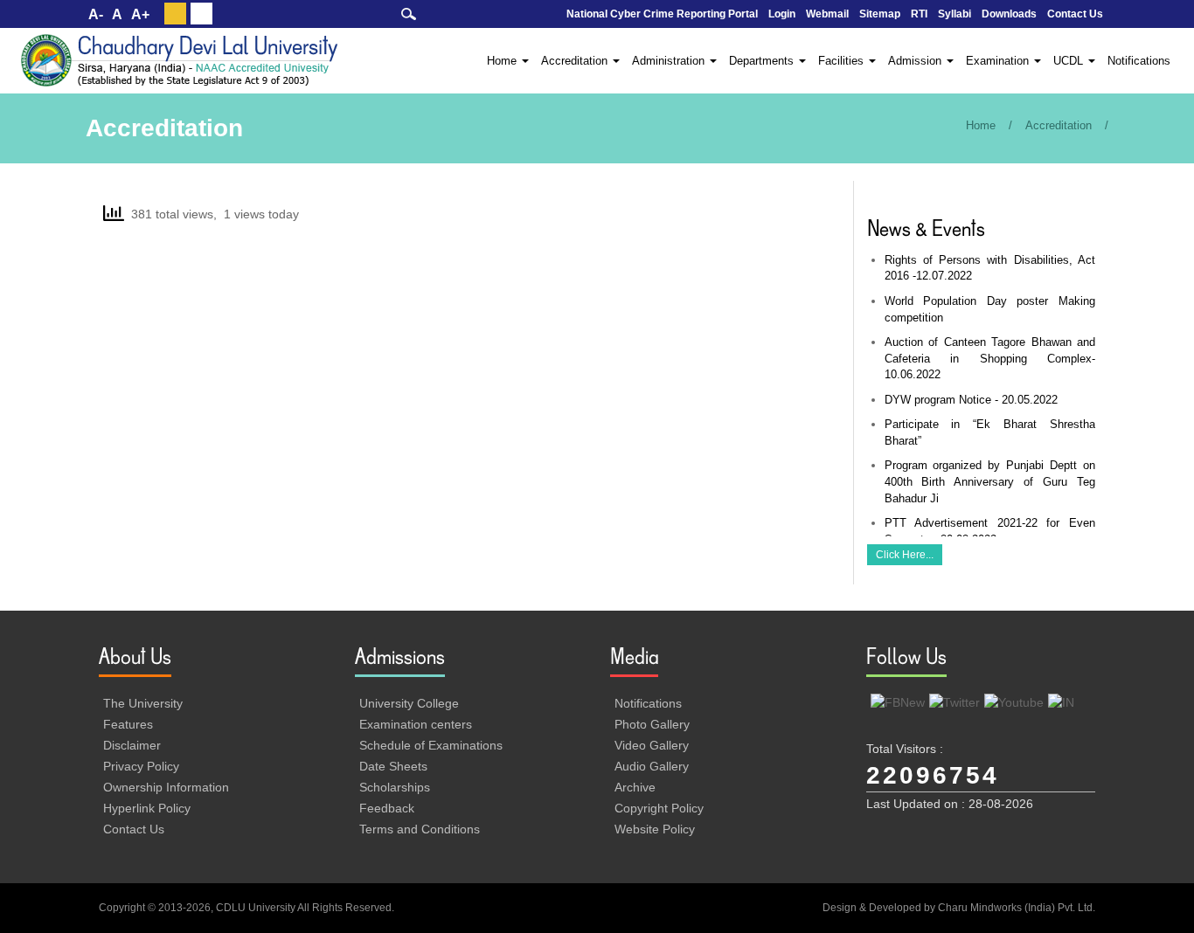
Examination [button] (999, 60)
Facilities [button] (842, 60)
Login (781, 14)
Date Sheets (393, 766)
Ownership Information (166, 787)
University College (409, 703)
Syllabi (954, 14)
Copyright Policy (659, 808)
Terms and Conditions (419, 829)
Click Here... (905, 555)
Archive (635, 787)
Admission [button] (916, 60)
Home (981, 125)
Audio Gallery (651, 766)
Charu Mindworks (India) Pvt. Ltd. (1016, 908)
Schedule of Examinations (431, 745)
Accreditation (1058, 125)
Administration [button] (670, 60)
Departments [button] (763, 60)
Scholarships (394, 787)
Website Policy (654, 829)
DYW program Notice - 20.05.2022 (971, 399)
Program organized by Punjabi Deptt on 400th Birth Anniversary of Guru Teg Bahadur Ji (990, 481)
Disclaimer (132, 745)
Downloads (1009, 14)
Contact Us (1075, 14)
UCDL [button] (1069, 60)
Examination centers (415, 724)
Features (128, 724)
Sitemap (879, 14)
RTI (919, 14)
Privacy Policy (141, 766)
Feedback (386, 808)
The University (143, 703)
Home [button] (503, 60)
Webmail (827, 14)
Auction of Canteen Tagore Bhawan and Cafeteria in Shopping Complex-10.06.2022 (990, 358)
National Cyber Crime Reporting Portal (662, 14)
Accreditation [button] (576, 60)
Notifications (1138, 60)
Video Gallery (651, 745)
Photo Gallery (652, 724)
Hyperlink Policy (147, 808)
